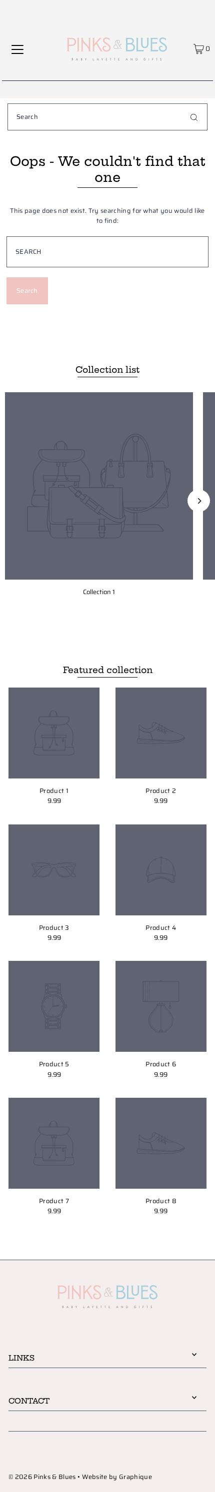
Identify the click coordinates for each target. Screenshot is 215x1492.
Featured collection (107, 670)
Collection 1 (99, 592)
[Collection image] (99, 486)
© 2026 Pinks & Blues (42, 1477)
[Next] (199, 501)
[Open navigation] (17, 48)
